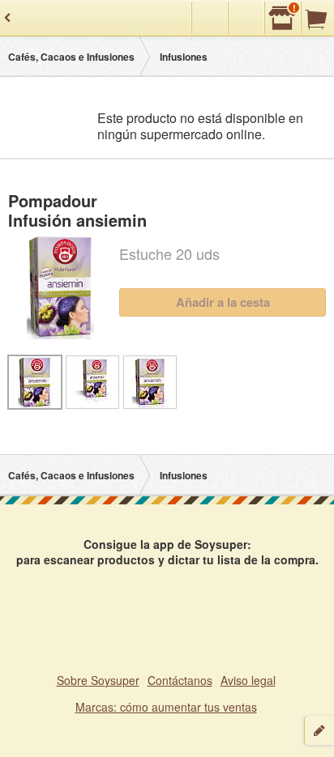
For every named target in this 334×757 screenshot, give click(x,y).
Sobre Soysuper (98, 680)
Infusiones (184, 56)
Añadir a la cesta (223, 302)
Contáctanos (180, 680)
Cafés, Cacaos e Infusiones (71, 56)
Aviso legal (248, 680)
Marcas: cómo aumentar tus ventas (166, 707)
